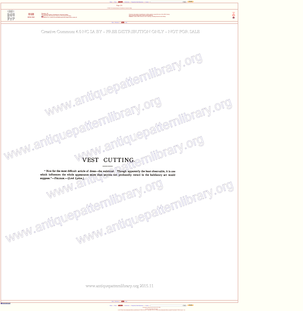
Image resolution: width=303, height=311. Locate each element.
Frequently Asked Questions (137, 2)
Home (111, 2)
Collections (127, 2)
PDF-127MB (31, 13)
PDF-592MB (31, 14)
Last (126, 22)
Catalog (120, 2)
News (115, 2)
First (113, 22)
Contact (147, 2)
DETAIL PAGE (31, 17)
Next (122, 22)
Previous (117, 22)
